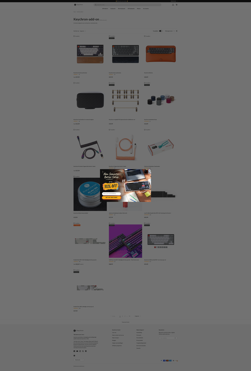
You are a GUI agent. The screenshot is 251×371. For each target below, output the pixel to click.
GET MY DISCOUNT (111, 197)
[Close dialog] (149, 170)
